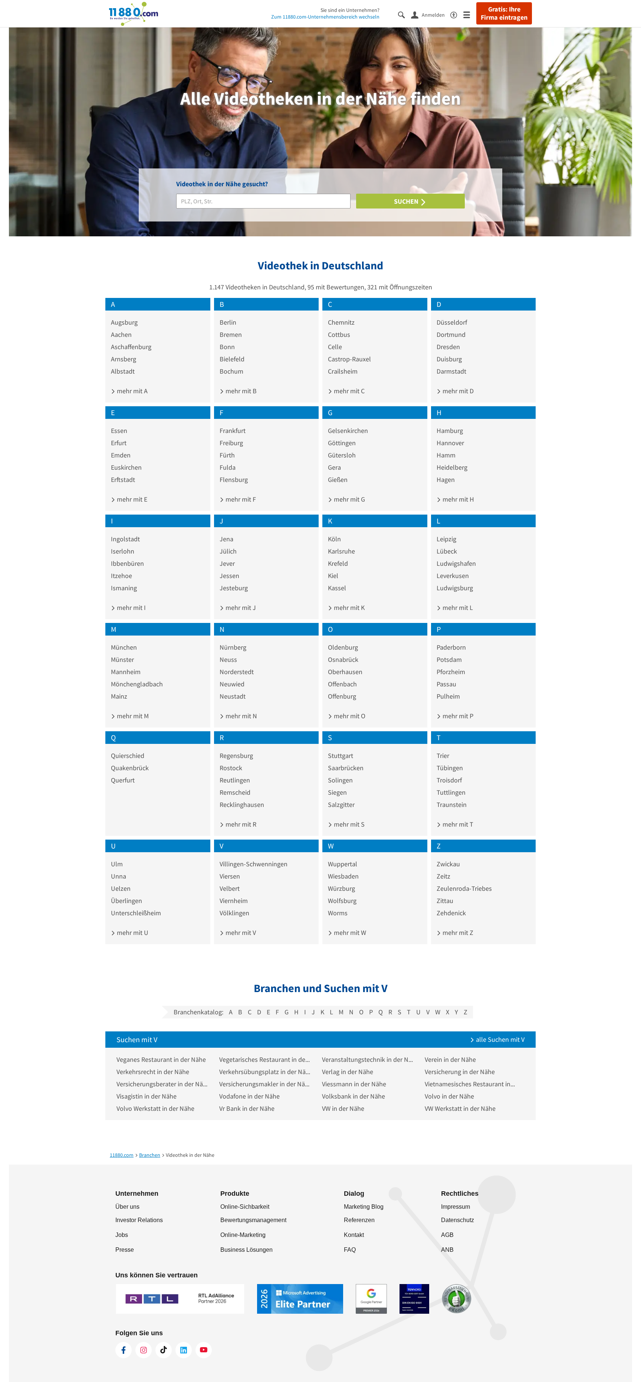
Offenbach (342, 684)
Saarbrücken (346, 768)
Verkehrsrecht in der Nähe (152, 1071)
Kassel (337, 588)
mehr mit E (131, 499)
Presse (124, 1250)
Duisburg (449, 359)
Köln (334, 539)
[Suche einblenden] (404, 14)
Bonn (227, 346)
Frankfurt (233, 430)
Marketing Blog (364, 1207)
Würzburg (341, 888)
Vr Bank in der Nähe (247, 1108)
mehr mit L (457, 607)
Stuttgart (340, 755)
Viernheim (234, 900)
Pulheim (448, 696)
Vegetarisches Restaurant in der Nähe (265, 1059)
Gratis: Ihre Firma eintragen (504, 13)
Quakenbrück (130, 768)
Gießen (338, 479)
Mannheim (126, 671)
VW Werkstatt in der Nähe (460, 1108)
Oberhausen (345, 671)
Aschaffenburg (131, 346)
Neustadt (233, 696)
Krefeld (338, 563)
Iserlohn (122, 551)
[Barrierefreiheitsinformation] (456, 14)
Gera (334, 467)
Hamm (446, 455)
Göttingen (342, 443)
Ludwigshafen (456, 563)
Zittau (445, 900)
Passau (446, 684)
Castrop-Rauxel (349, 359)
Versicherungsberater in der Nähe (162, 1084)
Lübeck (447, 551)
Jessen (229, 575)
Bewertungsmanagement (253, 1220)
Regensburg (236, 755)
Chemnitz (341, 322)
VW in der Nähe (343, 1108)
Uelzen (121, 888)
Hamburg (450, 430)
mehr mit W (349, 932)
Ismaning (124, 588)
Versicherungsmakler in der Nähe (265, 1084)
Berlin (228, 322)
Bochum (231, 371)
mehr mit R (240, 824)
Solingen (340, 780)
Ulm (117, 864)
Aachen (121, 334)
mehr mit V (240, 932)
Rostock (231, 768)
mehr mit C (348, 391)
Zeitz (443, 876)
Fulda (228, 467)
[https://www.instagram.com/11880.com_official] (143, 1350)
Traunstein (452, 804)
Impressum (455, 1207)
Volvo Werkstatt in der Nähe (155, 1108)
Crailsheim (343, 371)
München (124, 647)
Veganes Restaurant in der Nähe (161, 1059)
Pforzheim (451, 671)
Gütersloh (342, 455)
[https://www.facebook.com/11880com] (123, 1350)
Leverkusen (453, 575)
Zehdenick (451, 913)
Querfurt (123, 780)
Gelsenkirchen (348, 430)
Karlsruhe (341, 551)
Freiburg (231, 443)
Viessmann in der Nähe (354, 1084)
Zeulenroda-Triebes (464, 888)
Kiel (333, 575)
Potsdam (449, 659)
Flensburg (234, 479)
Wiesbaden (343, 876)
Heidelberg (452, 467)
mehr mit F (240, 499)
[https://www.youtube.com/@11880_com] (203, 1350)
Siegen (337, 792)
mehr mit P (457, 716)
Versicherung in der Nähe (460, 1071)
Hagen (446, 479)
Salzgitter (341, 804)
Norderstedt (237, 671)
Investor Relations (139, 1220)
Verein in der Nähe (450, 1059)
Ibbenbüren (127, 563)
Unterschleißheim (136, 913)
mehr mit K (348, 607)
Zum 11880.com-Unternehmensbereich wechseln (325, 16)
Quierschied (127, 755)
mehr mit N (240, 716)
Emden (121, 455)
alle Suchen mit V (499, 1039)
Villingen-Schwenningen (253, 864)
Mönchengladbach (137, 684)
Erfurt (118, 443)
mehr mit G (348, 499)
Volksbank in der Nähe (353, 1096)
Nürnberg (233, 647)
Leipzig (446, 539)
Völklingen (234, 913)
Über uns (127, 1207)
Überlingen (126, 900)
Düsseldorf (452, 322)
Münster (122, 659)
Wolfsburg (342, 900)
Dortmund (451, 334)
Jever (227, 563)
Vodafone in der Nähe (249, 1096)
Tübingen (450, 768)
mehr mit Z (457, 932)
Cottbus (339, 334)
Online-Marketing (243, 1235)
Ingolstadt (125, 539)
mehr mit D (457, 391)
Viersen (230, 876)
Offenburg (342, 696)
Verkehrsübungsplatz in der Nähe (265, 1071)
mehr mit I (130, 607)
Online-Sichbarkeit (244, 1207)
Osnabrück (343, 659)
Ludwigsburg (455, 588)
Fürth (227, 455)
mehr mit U (131, 932)
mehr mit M (132, 716)
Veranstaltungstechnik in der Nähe (368, 1059)
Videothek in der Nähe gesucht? (222, 184)
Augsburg (124, 322)
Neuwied (232, 684)
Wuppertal (342, 864)
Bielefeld (232, 359)
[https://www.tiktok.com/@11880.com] (163, 1350)
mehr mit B (240, 391)
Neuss (228, 659)
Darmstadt (451, 371)
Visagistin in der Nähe (146, 1096)
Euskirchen (126, 467)
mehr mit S (348, 824)
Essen (119, 430)
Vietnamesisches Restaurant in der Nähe (470, 1084)
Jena (226, 539)
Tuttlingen (451, 792)
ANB (447, 1250)
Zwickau (448, 864)
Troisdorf (449, 780)
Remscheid (235, 792)
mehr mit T (457, 824)
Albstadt (123, 371)
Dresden (448, 346)
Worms (338, 913)
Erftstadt (123, 479)
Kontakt (354, 1235)
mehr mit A (131, 391)
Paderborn (451, 647)
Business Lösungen (246, 1250)
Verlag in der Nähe (347, 1071)
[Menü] (469, 14)
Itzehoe (121, 575)
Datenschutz (457, 1220)
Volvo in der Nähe (449, 1096)
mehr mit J (240, 607)
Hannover (450, 443)
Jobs (121, 1235)
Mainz (119, 696)
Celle (335, 346)
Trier (443, 755)
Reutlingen (235, 780)
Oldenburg (343, 647)
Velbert (230, 888)
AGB (447, 1235)
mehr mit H (457, 499)
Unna (118, 876)
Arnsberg (123, 359)
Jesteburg (234, 588)
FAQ (350, 1250)
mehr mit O (348, 716)
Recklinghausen (242, 804)
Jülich (228, 551)
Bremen (231, 334)
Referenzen (359, 1220)
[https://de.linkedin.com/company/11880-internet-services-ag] (183, 1350)
